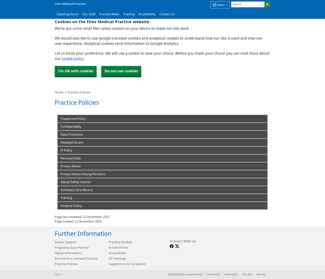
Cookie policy (231, 274)
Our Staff (88, 14)
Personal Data (71, 158)
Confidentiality (71, 126)
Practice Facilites (120, 242)
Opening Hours (68, 14)
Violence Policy (71, 205)
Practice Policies (66, 263)
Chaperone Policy (73, 118)
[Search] (267, 4)
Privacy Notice (71, 166)
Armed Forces (118, 247)
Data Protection (72, 134)
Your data (247, 274)
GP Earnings (117, 258)
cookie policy (73, 58)
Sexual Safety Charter (76, 181)
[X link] (177, 246)
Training (129, 14)
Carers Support (66, 242)
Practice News (109, 14)
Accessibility (147, 14)
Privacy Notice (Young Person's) (83, 174)
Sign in (58, 274)
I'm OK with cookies (75, 71)
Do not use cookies (121, 71)
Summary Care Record (77, 189)
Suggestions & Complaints (127, 263)
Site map (261, 274)
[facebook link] (171, 246)
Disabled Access (72, 142)
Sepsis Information (68, 253)
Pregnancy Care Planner (72, 247)
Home (59, 92)
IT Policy (66, 150)
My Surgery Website (192, 274)
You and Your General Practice (76, 258)
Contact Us (167, 14)
